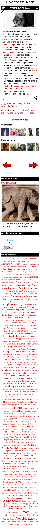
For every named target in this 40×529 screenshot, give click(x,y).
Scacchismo (23, 458)
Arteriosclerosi (18, 272)
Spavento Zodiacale (22, 485)
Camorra (25, 291)
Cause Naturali (19, 296)
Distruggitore (20, 339)
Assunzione (6, 277)
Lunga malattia (17, 386)
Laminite (21, 381)
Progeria (24, 445)
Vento (35, 519)
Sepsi (13, 469)
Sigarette (7, 474)
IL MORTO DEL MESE (20, 2)
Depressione (8, 336)
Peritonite (25, 432)
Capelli (26, 293)
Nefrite (3, 416)
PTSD (4, 427)
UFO (4, 515)
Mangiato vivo (7, 399)
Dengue (22, 333)
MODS (33, 386)
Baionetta (5, 282)
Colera (12, 307)
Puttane (27, 448)
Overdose (32, 424)
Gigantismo (6, 365)
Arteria (9, 272)
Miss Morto (28, 405)
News (25, 416)
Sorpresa (25, 482)
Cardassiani (6, 296)
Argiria (4, 272)
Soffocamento (8, 482)
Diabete (16, 336)
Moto (16, 414)
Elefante (20, 344)
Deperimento (30, 333)
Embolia (35, 344)
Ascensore (9, 274)
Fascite (15, 354)
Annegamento (19, 269)
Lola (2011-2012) (8, 183)
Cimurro (14, 299)
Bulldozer (14, 288)
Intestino (14, 376)
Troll (35, 509)
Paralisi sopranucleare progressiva (25, 429)
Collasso (23, 307)
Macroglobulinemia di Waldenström (21, 389)
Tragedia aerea (15, 509)
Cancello (33, 291)
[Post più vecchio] (33, 170)
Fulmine (8, 359)
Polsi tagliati (25, 442)
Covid (30, 323)
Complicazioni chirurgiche (22, 317)
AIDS (22, 259)
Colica (17, 307)
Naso (30, 414)
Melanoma (34, 399)
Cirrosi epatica (31, 299)
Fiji (25, 357)
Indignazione (25, 370)
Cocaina (16, 302)
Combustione (28, 315)
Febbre (30, 354)
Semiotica (22, 466)
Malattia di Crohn (21, 394)
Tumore (24, 512)
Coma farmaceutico (15, 315)
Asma (22, 274)
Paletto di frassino (13, 427)
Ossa (13, 424)
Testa (31, 506)
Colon (6, 312)
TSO (15, 504)
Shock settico (33, 471)
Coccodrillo (30, 302)
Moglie (35, 408)
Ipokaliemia (7, 378)
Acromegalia (8, 261)
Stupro (20, 493)
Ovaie (25, 424)
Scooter (20, 464)
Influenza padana (18, 373)
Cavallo (30, 296)
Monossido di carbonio (27, 411)
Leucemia (21, 383)
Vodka (19, 522)
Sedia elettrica (14, 466)
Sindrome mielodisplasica (12, 479)
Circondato (21, 299)
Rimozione (6, 453)
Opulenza (17, 421)
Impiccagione (31, 367)
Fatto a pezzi (22, 354)
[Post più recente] (6, 170)
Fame (10, 354)
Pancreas (29, 426)
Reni (33, 450)
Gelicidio (32, 359)
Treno (31, 509)
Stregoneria (33, 490)
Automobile (33, 277)
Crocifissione (32, 325)
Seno (29, 466)
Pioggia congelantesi (11, 440)
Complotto (13, 323)
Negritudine (11, 416)
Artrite (29, 272)
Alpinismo (5, 264)
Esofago (6, 351)
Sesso (35, 469)
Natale (35, 414)
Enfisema (26, 346)
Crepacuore (23, 325)
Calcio (29, 288)
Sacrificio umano (31, 453)
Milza (35, 402)
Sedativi (5, 466)
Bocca (12, 285)
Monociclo (14, 411)
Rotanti (18, 453)
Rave (28, 451)
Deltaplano (32, 331)
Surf (12, 504)
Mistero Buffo (27, 408)
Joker (35, 378)
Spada (5, 485)
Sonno (18, 482)
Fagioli (5, 354)
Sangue (19, 456)
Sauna (15, 458)
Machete (6, 389)
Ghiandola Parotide (11, 362)
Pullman (20, 448)
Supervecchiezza (12, 500)
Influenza (7, 373)
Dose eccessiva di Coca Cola (18, 341)
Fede (35, 354)
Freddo (34, 357)
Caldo (35, 288)
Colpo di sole (25, 312)
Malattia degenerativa (21, 392)
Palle (22, 427)
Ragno (7, 451)
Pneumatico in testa (26, 440)
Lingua (36, 383)
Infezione (34, 370)
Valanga (6, 519)
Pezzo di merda (21, 437)
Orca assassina (26, 421)
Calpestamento (9, 291)
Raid (11, 451)
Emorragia (8, 346)
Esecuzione (32, 349)
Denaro (16, 333)
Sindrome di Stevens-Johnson (25, 477)
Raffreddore (34, 448)
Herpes (5, 368)
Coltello (33, 312)
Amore (30, 264)
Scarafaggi (32, 458)
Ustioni (30, 515)
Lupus (28, 386)
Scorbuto (26, 464)
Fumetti (14, 359)
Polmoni (15, 442)
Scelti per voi (7, 461)
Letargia (13, 383)
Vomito (24, 522)
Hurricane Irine (14, 368)
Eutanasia (33, 351)
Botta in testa (26, 285)
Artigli (25, 272)
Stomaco (11, 490)
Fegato (6, 357)
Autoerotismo (22, 277)
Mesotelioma (21, 402)
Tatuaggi (25, 504)
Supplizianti (6, 504)
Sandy (13, 456)
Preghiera (17, 445)
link (3, 99)
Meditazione (25, 399)
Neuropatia (19, 416)
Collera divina (32, 310)
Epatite (33, 346)
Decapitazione (22, 331)
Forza (29, 357)
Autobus (13, 277)
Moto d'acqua (23, 414)
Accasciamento (31, 259)
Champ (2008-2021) (20, 8)
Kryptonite (14, 381)
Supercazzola (27, 495)
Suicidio (27, 492)
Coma (4, 315)
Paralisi (9, 429)
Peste (12, 437)
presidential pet (9, 44)
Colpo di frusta (15, 312)
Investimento (23, 376)
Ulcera (8, 515)
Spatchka (11, 485)
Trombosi (6, 512)
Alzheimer (15, 264)
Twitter (35, 512)
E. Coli (14, 344)
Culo (4, 328)
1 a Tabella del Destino (11, 259)
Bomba (18, 285)
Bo (27, 44)
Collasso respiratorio (16, 310)
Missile (35, 405)
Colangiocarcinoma (24, 305)
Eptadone (13, 349)
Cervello (7, 299)
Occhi (17, 419)
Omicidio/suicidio (26, 419)
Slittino (30, 479)
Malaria (10, 392)
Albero (21, 261)
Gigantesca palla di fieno (27, 362)
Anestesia (32, 266)
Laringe (32, 381)
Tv (31, 512)
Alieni (34, 261)
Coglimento (9, 304)
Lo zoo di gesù (22, 110)
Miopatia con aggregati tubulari (12, 405)
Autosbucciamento (8, 279)
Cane (14, 293)
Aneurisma (7, 269)
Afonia (16, 261)
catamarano (12, 524)
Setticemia (6, 471)
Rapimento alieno (20, 451)
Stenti (4, 490)
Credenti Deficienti (10, 325)
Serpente (29, 469)
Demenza (9, 333)
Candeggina (7, 293)
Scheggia (17, 461)
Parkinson (8, 432)
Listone (6, 386)
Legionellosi (6, 383)
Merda (13, 402)
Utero (35, 515)
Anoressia (33, 269)
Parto (15, 432)
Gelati (27, 359)
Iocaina (32, 376)
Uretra (24, 515)
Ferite (12, 357)
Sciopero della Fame (31, 461)
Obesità (12, 419)
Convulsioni (22, 323)
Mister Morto (6, 408)
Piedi (34, 437)
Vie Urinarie (12, 522)
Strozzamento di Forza (10, 493)
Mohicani (7, 411)
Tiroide (36, 506)
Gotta (23, 365)
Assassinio (30, 274)
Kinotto (7, 381)
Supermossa (28, 498)
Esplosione (14, 352)
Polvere (32, 442)
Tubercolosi (14, 512)
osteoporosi (28, 524)
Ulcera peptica (17, 515)
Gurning (35, 365)
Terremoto (10, 506)
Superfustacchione (15, 498)
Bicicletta (29, 282)
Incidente (6, 370)
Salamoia (7, 456)
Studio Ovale (8, 52)
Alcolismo (28, 261)
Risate (13, 453)
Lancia (26, 381)
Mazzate (16, 399)
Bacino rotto (33, 279)
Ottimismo (18, 424)
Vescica (5, 522)
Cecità (35, 296)
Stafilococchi (32, 487)
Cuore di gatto (31, 328)
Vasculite (13, 519)
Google (18, 365)
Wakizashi (30, 522)
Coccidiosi (22, 302)
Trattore (25, 509)
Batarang (12, 282)
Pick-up (30, 437)
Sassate (26, 456)
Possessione (8, 445)
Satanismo (8, 458)
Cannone (20, 293)
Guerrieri (29, 365)
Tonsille (5, 509)
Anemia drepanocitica (19, 266)
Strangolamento (21, 490)
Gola (13, 364)
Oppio (12, 421)
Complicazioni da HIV (11, 320)
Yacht (36, 522)
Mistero (16, 408)
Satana (33, 456)
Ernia (19, 349)
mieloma (20, 524)
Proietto (31, 445)
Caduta (22, 288)
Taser (20, 504)
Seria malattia (20, 469)
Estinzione (24, 352)
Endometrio (18, 346)
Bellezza (20, 282)
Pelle (19, 432)
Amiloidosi (23, 264)
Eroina (23, 349)
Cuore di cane (19, 328)
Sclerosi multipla (9, 464)
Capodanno (33, 293)
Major (34, 70)
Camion (19, 291)
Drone (9, 344)
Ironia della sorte (18, 378)
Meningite (7, 402)
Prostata (5, 448)
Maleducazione (17, 397)
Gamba (21, 359)
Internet (7, 376)
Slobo (35, 479)
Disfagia (23, 336)
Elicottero (28, 344)
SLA (23, 453)
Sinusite (24, 479)
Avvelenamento (22, 279)
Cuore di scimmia (10, 331)
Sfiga (13, 471)
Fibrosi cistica (19, 357)
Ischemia (28, 378)
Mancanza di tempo (30, 397)
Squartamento (23, 487)
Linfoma (29, 383)
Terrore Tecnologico (21, 506)
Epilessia (6, 349)
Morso (10, 414)
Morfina (5, 414)
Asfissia (16, 274)
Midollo (30, 402)
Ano (27, 269)
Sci (22, 461)
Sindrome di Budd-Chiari (19, 474)
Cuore (10, 328)
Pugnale (13, 448)
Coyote (35, 323)
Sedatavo (33, 464)
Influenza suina (30, 373)
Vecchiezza (29, 113)
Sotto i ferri (33, 482)
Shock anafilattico (22, 471)
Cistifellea (9, 302)
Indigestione (16, 370)
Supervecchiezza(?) (29, 501)
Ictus (22, 367)
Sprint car (14, 487)
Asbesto (35, 272)
